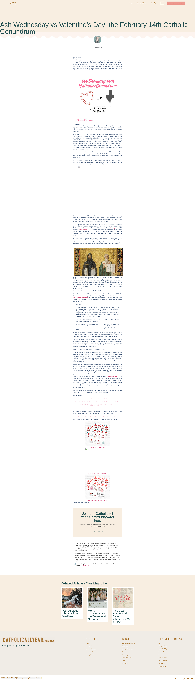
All (159, 643)
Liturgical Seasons (127, 649)
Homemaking (162, 666)
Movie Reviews (163, 661)
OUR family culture (111, 377)
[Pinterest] (183, 678)
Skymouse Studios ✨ (35, 678)
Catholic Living (163, 649)
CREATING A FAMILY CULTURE (97, 398)
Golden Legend (82, 230)
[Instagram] (179, 678)
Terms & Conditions (91, 649)
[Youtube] (188, 678)
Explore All (125, 664)
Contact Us (89, 646)
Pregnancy (162, 664)
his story (112, 228)
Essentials (125, 646)
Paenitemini (95, 294)
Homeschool (162, 652)
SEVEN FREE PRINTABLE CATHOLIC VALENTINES (97, 416)
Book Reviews (163, 658)
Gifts (123, 661)
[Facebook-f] (175, 678)
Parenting (161, 655)
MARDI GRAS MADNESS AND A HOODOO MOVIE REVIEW (97, 401)
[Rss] (192, 678)
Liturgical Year (163, 646)
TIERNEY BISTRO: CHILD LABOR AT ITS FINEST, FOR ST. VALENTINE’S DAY (97, 404)
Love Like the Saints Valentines (97, 473)
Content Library (141, 3)
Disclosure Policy (91, 652)
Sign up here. (86, 566)
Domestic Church (127, 658)
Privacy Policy (90, 655)
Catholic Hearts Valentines (97, 447)
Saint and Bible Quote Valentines (97, 500)
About (131, 3)
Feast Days (125, 655)
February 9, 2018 (97, 47)
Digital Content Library (129, 643)
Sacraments (125, 652)
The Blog (153, 3)
